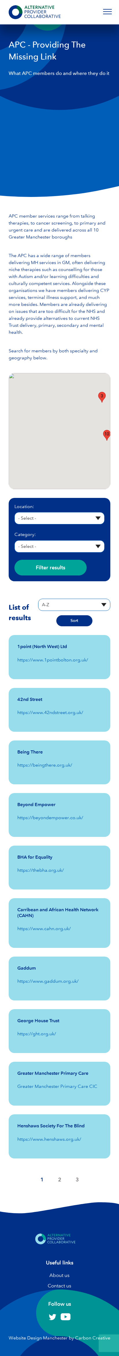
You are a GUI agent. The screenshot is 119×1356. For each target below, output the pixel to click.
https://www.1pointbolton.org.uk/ (52, 660)
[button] (102, 397)
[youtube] (65, 1318)
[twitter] (52, 1319)
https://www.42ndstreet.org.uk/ (50, 712)
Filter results (50, 567)
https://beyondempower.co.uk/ (50, 817)
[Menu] (107, 11)
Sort (74, 620)
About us (59, 1275)
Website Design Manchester (38, 1338)
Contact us (59, 1286)
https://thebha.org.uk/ (40, 870)
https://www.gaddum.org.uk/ (48, 981)
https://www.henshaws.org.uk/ (49, 1139)
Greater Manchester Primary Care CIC (57, 1086)
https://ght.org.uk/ (36, 1033)
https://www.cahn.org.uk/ (44, 928)
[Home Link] (55, 1246)
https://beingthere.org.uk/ (44, 765)
